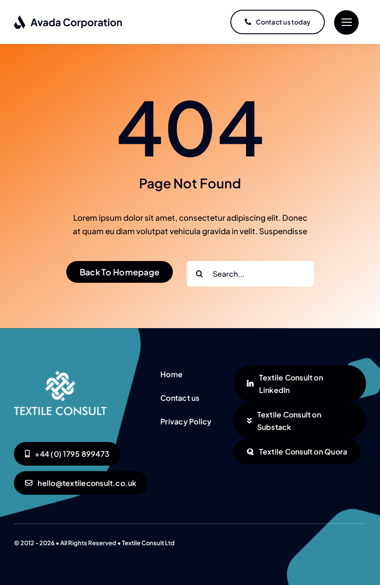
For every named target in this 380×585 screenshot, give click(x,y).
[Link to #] (346, 22)
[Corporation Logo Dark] (68, 18)
